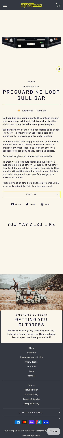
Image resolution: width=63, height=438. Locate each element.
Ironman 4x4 (31, 86)
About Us (31, 366)
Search (31, 385)
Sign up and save (31, 412)
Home (31, 81)
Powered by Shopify (31, 435)
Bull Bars (31, 352)
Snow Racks (31, 361)
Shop (31, 348)
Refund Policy (31, 389)
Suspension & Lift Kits (31, 357)
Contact (31, 375)
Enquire (31, 194)
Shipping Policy (31, 403)
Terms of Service (31, 399)
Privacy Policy (31, 394)
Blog (31, 371)
